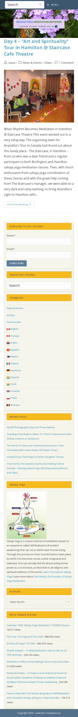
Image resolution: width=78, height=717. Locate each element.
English (14, 329)
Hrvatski (15, 391)
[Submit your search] (40, 4)
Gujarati (14, 377)
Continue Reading (20, 205)
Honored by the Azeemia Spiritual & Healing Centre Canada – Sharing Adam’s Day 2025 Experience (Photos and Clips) (37, 468)
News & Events (32, 62)
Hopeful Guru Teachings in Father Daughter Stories (35, 457)
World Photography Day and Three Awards (31, 427)
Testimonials (14, 322)
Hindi (13, 384)
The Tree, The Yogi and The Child (25, 636)
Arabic (13, 342)
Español (14, 349)
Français (15, 336)
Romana (15, 405)
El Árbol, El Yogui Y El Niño (21, 643)
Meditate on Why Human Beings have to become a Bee (38, 661)
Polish (13, 398)
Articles (11, 315)
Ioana (11, 62)
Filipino (14, 356)
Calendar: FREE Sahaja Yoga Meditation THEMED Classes (38, 625)
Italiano (14, 363)
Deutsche (15, 370)
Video (47, 62)
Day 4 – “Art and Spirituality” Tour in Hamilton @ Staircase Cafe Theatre (37, 47)
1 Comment (66, 62)
